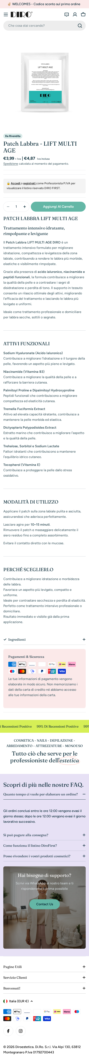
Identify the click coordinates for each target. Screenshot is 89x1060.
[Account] (74, 14)
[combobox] (44, 26)
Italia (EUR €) (19, 1001)
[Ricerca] (79, 25)
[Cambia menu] (5, 14)
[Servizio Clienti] (66, 14)
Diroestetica (24, 1047)
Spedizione (10, 163)
